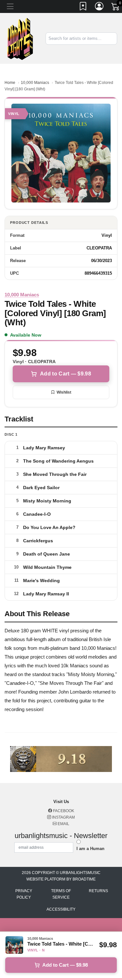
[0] (116, 8)
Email (63, 824)
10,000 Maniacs (35, 82)
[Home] (20, 38)
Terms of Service (61, 894)
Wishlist (64, 392)
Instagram (63, 817)
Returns (98, 891)
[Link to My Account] (99, 7)
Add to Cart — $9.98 (65, 373)
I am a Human (90, 848)
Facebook (63, 811)
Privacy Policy (23, 894)
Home (10, 82)
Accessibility (61, 909)
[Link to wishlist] (83, 7)
